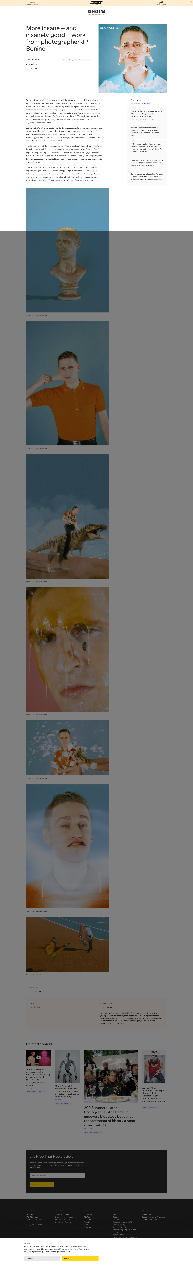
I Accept (67, 1258)
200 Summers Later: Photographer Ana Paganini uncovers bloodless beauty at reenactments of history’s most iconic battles (146, 147)
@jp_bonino (35, 1007)
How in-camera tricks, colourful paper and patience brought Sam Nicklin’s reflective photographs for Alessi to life (147, 178)
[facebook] (27, 68)
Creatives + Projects (64, 1217)
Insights (116, 1232)
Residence (146, 1214)
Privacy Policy (119, 1225)
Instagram (88, 1214)
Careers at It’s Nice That (123, 1222)
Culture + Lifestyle (63, 1222)
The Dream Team (79, 103)
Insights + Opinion (63, 1214)
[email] (36, 68)
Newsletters (118, 1235)
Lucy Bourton (36, 59)
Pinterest (88, 1227)
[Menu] (164, 12)
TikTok (87, 1217)
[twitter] (31, 68)
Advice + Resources (64, 1219)
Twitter (87, 1225)
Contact (116, 1219)
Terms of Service (120, 1227)
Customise (29, 1258)
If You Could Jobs (149, 1219)
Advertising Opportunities (124, 1230)
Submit (116, 1217)
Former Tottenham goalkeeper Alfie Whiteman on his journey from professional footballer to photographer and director (146, 115)
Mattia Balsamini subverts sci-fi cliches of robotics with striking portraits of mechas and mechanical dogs (146, 131)
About (115, 1214)
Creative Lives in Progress (153, 1217)
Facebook (88, 1222)
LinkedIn (87, 1219)
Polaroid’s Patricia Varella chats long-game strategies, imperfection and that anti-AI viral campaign (147, 162)
